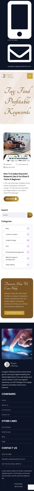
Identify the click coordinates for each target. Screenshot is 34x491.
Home (4, 400)
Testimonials (6, 432)
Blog (3, 437)
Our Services (6, 410)
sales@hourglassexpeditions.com (13, 459)
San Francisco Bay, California (11, 464)
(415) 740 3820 (7, 454)
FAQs (3, 441)
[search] (30, 215)
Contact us (6, 414)
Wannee (9, 164)
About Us (5, 405)
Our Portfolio (6, 427)
